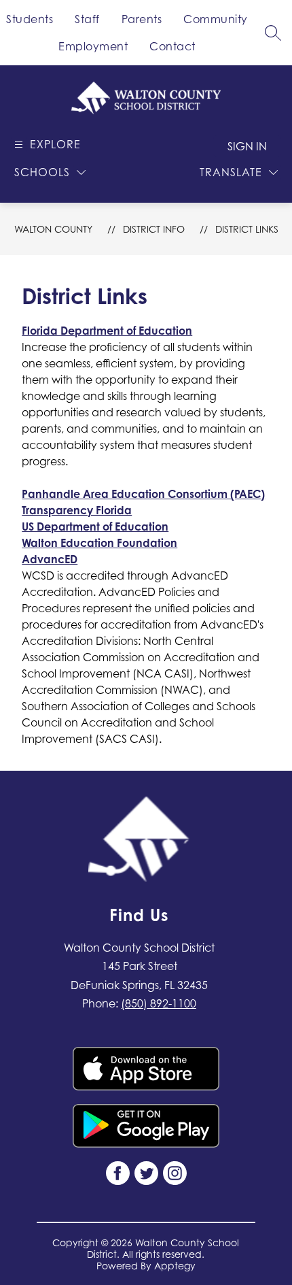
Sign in (247, 146)
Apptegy (175, 1265)
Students (29, 19)
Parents (142, 19)
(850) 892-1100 (158, 1003)
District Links (246, 229)
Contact (172, 46)
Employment (93, 46)
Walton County (53, 229)
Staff (87, 19)
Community (215, 19)
